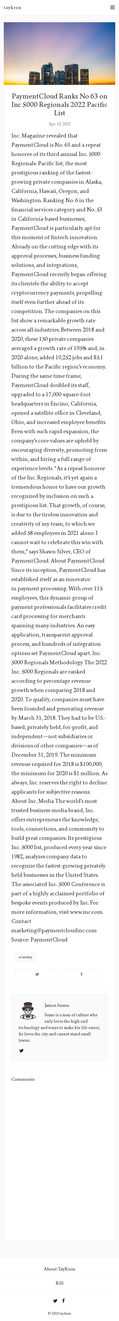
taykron (13, 7)
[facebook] (63, 1299)
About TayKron (59, 1269)
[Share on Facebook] (82, 974)
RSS (60, 1283)
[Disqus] (59, 1161)
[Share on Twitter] (37, 974)
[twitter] (55, 1299)
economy (25, 957)
